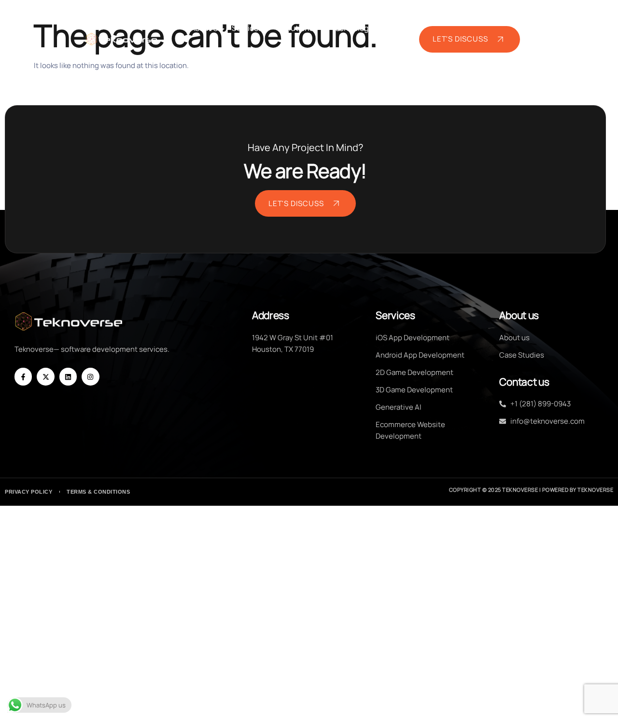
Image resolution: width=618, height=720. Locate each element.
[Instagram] (90, 376)
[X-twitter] (45, 376)
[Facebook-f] (23, 376)
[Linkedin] (68, 376)
